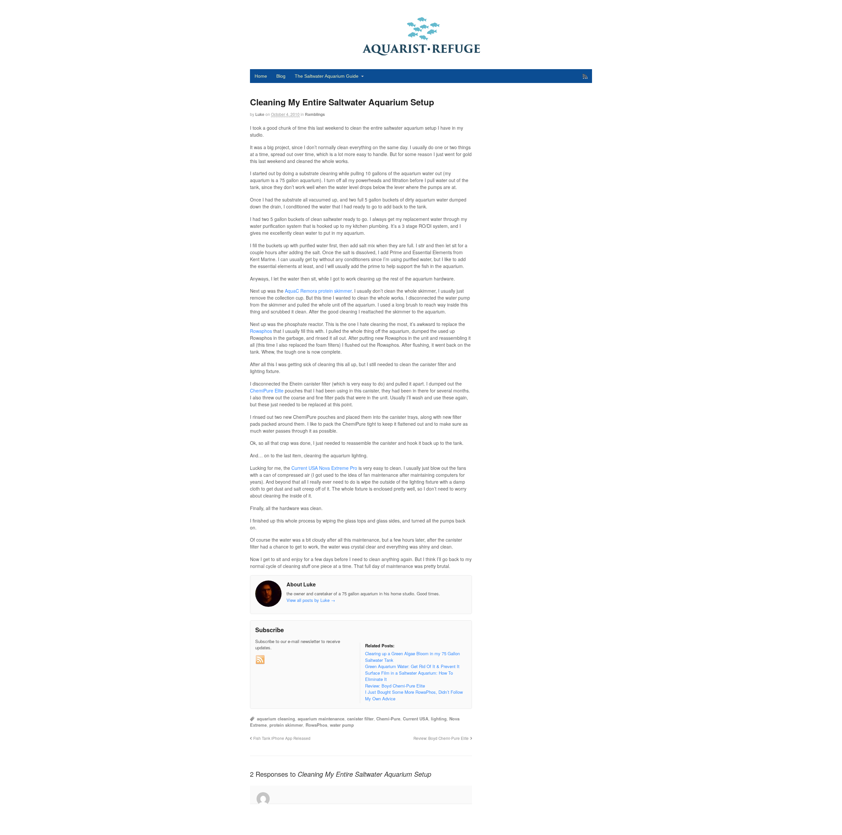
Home (261, 76)
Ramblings (315, 114)
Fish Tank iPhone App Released (281, 738)
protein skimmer (286, 725)
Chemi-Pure (388, 718)
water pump (342, 725)
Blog (280, 76)
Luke (259, 114)
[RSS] (260, 659)
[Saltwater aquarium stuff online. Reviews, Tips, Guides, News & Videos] (421, 53)
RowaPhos (316, 725)
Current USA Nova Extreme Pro (324, 468)
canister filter (360, 718)
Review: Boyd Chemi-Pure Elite (441, 738)
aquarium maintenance (321, 718)
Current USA (415, 718)
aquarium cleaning (276, 718)
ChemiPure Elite (267, 390)
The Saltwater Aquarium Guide (327, 76)
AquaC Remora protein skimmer (318, 290)
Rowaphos (261, 331)
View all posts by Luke (310, 600)
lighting (439, 718)
